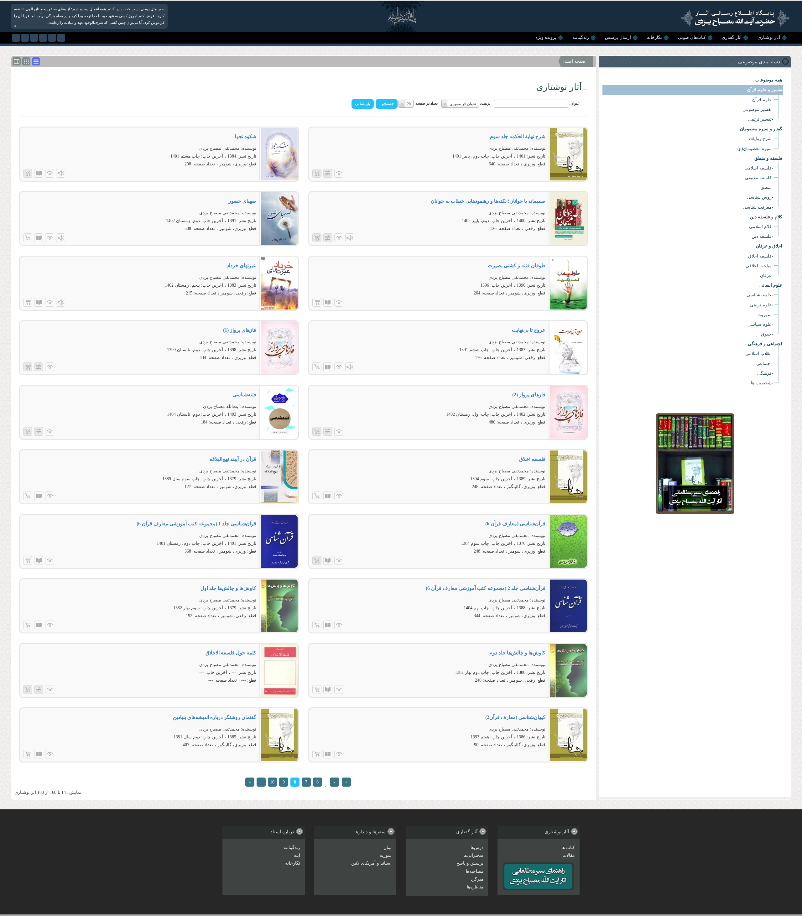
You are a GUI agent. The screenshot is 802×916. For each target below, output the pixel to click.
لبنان (387, 847)
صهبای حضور (242, 201)
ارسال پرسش (618, 37)
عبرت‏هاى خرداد (241, 265)
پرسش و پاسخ (469, 863)
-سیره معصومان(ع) (755, 148)
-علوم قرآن (762, 99)
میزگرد (477, 879)
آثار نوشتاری (769, 37)
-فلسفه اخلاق (760, 256)
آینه (297, 855)
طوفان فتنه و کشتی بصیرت (516, 265)
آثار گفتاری (732, 37)
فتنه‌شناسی (244, 394)
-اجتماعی (764, 363)
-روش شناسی (760, 197)
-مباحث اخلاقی (759, 265)
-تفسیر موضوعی (757, 109)
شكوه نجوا (245, 136)
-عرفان (766, 275)
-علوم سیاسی (760, 324)
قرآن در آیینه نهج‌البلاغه (233, 459)
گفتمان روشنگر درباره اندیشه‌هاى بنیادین (214, 717)
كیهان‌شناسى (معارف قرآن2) (515, 717)
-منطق (767, 187)
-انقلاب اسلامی (759, 353)
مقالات (568, 855)
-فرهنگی (765, 373)
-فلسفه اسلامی (758, 168)
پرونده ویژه (545, 37)
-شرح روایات (761, 138)
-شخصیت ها (762, 383)
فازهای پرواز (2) (528, 394)
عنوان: (574, 103)
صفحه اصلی (574, 61)
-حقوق (767, 334)
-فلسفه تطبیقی (759, 177)
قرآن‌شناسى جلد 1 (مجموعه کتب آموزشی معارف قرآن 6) (196, 523)
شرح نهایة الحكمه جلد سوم (517, 136)
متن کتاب (38, 173)
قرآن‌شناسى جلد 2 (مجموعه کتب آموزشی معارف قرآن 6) (485, 588)
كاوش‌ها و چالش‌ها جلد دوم (517, 652)
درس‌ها (477, 847)
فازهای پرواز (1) (239, 330)
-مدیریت (765, 314)
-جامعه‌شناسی (760, 295)
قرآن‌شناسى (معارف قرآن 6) (515, 523)
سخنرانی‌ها (473, 855)
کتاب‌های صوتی (692, 37)
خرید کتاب (27, 237)
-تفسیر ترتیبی (760, 119)
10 (272, 782)
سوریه (386, 855)
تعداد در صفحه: (426, 103)
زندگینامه (580, 37)
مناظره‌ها (475, 887)
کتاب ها (568, 847)
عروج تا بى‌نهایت (528, 330)
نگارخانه (654, 37)
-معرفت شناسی (758, 207)
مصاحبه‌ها (474, 871)
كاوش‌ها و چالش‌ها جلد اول (228, 588)
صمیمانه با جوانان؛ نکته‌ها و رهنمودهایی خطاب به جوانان (488, 201)
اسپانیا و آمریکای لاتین (371, 863)
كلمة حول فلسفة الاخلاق (231, 652)
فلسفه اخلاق (532, 459)
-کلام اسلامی (761, 226)
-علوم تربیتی (761, 305)
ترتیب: (485, 103)
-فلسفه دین (762, 236)
